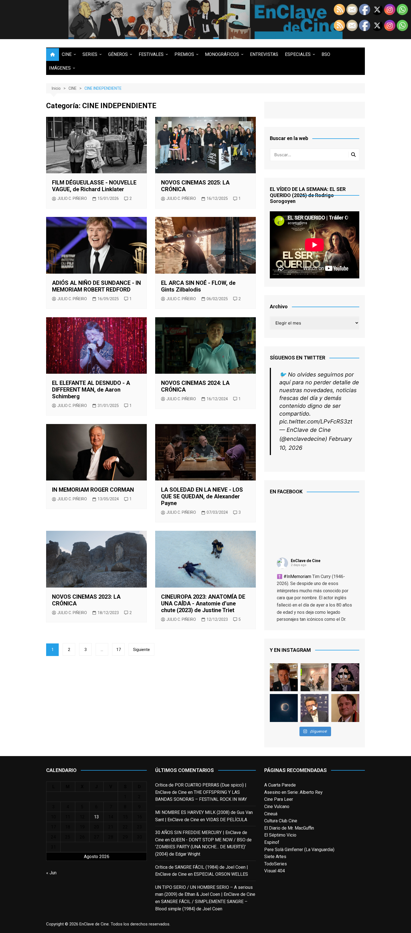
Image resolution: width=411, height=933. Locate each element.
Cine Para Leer (278, 799)
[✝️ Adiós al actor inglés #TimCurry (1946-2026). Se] (284, 677)
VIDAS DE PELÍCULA (226, 819)
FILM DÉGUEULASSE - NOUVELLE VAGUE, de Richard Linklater (94, 186)
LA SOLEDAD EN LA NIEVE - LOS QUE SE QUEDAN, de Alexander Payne (202, 496)
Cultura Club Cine (280, 820)
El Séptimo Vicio (280, 835)
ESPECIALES (298, 54)
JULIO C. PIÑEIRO (72, 198)
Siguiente (141, 649)
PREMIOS (184, 54)
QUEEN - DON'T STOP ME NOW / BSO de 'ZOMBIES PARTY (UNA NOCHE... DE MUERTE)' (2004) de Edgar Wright (203, 847)
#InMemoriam (297, 576)
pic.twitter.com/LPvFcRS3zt (315, 421)
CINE (67, 54)
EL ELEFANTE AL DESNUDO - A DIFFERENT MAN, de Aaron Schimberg (91, 390)
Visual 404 (274, 870)
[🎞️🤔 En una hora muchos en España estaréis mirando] (284, 708)
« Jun (51, 872)
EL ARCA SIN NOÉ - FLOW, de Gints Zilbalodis (198, 286)
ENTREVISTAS (264, 54)
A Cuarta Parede (280, 785)
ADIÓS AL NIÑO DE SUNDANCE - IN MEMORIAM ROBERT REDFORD (96, 286)
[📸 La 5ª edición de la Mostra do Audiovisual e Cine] (315, 677)
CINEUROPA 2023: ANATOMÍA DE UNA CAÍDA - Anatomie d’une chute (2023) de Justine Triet (203, 603)
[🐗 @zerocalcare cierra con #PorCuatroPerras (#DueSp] (345, 677)
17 (118, 649)
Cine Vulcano (276, 806)
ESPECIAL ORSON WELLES (221, 874)
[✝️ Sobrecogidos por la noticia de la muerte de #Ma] (315, 708)
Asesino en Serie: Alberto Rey (293, 792)
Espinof (271, 842)
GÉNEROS (118, 54)
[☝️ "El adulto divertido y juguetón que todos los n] (345, 708)
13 (96, 817)
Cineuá (270, 813)
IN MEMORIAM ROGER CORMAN (93, 489)
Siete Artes (275, 856)
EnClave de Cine (305, 560)
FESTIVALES (151, 54)
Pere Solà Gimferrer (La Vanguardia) (299, 849)
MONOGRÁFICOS (222, 54)
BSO (326, 54)
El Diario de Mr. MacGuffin (289, 828)
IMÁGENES (60, 68)
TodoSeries (275, 863)
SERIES (89, 54)
